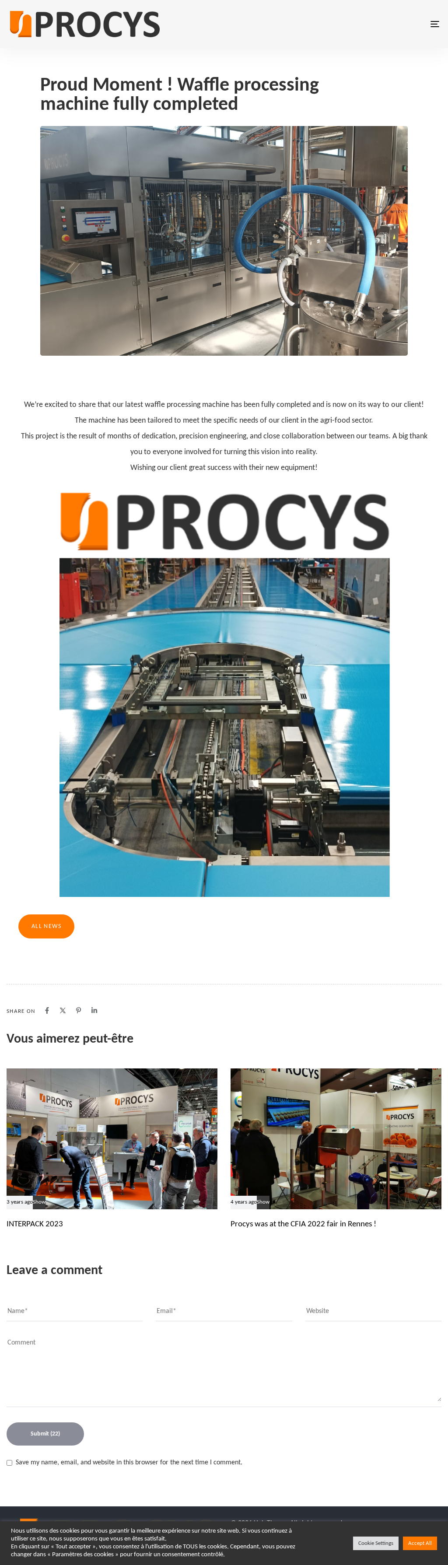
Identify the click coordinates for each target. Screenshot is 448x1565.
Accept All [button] (420, 1543)
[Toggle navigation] (367, 24)
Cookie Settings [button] (375, 1543)
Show (39, 1202)
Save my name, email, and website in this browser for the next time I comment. (129, 1462)
